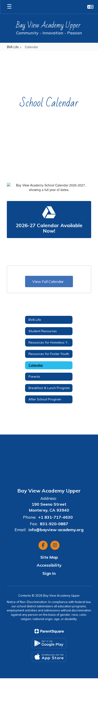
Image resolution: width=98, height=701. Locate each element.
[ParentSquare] (49, 631)
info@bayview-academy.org (55, 529)
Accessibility (49, 565)
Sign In (49, 573)
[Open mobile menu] (9, 7)
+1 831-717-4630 (56, 517)
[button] (90, 7)
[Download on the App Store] (49, 657)
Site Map (49, 557)
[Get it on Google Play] (49, 643)
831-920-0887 (54, 523)
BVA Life (13, 47)
